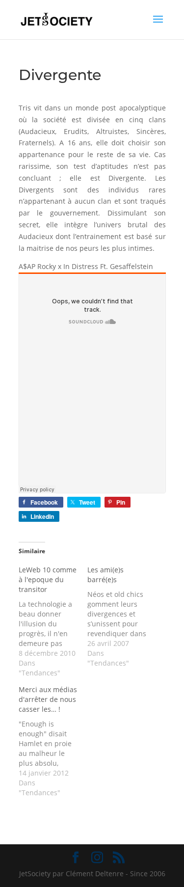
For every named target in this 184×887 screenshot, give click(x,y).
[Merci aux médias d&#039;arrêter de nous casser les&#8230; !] (53, 741)
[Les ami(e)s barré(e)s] (121, 616)
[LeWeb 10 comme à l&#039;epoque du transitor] (53, 621)
